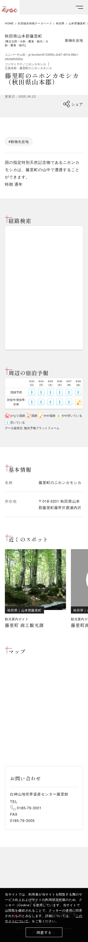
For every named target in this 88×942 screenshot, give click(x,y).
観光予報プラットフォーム (41, 428)
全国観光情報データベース (35, 23)
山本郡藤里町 (77, 23)
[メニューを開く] (79, 7)
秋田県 (60, 23)
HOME (9, 23)
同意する (44, 932)
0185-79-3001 (29, 807)
